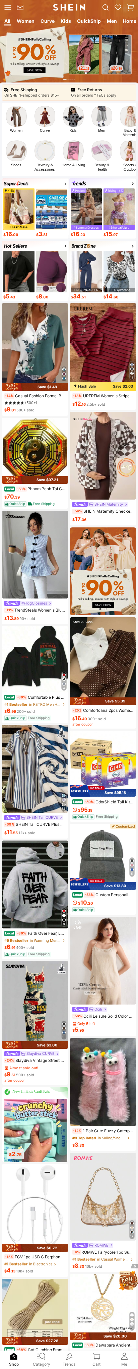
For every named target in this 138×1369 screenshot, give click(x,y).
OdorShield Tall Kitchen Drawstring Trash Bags (103, 801)
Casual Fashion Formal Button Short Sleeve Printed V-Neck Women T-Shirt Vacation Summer (35, 395)
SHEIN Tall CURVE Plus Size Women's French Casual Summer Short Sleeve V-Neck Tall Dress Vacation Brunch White (35, 824)
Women (16, 130)
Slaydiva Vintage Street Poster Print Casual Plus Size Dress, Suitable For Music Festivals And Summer (35, 1060)
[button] (130, 7)
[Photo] (16, 116)
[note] (9, 395)
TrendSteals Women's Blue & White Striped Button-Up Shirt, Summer (35, 610)
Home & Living (73, 165)
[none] (14, 1356)
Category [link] (41, 1364)
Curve (45, 130)
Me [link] (124, 1364)
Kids (73, 130)
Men (101, 130)
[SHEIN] (103, 571)
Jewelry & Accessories (44, 167)
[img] (35, 387)
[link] (21, 7)
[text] (84, 68)
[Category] (7, 7)
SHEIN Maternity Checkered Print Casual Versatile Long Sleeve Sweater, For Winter (103, 511)
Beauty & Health (101, 167)
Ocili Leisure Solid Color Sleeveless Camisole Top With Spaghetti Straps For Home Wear (103, 1016)
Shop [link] (14, 1364)
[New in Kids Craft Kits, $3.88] (35, 1130)
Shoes (16, 165)
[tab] (7, 22)
